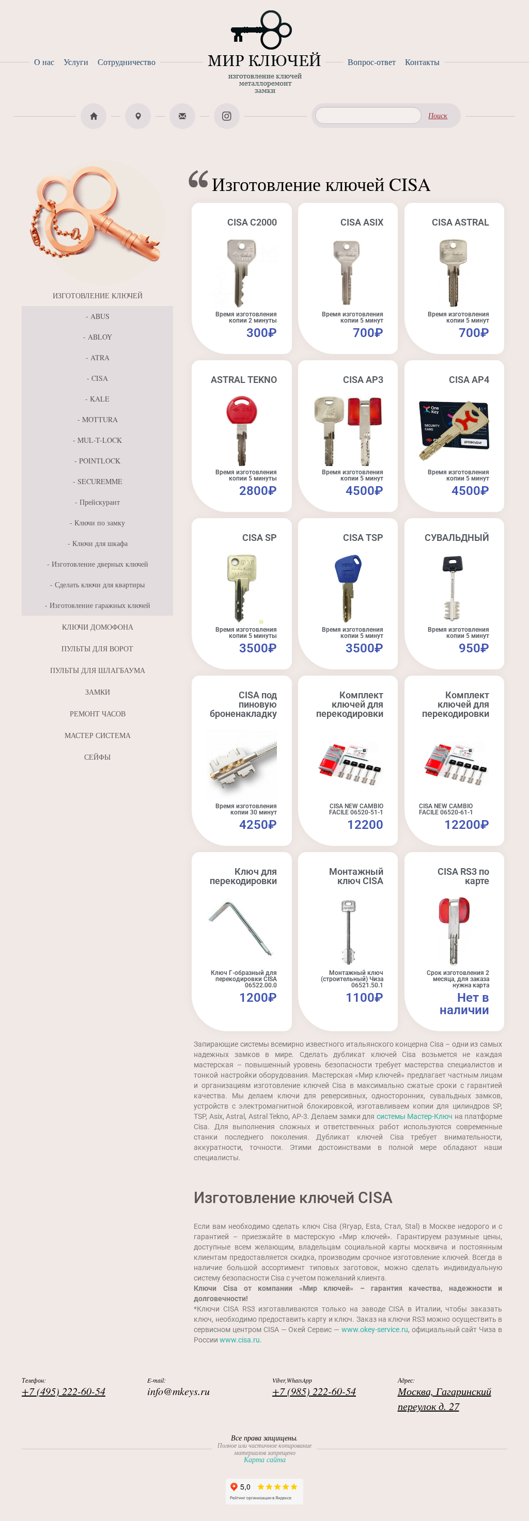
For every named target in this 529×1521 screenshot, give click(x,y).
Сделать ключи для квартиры (100, 584)
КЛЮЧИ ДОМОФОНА (97, 627)
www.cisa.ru (240, 1340)
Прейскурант (100, 502)
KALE (100, 399)
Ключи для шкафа (100, 543)
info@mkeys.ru (178, 1391)
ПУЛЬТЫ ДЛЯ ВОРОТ (97, 648)
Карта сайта (265, 1459)
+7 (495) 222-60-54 (63, 1391)
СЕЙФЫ (97, 757)
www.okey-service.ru (374, 1329)
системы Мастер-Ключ (415, 1116)
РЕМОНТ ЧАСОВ (98, 713)
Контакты (422, 61)
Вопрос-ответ (372, 61)
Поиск (437, 115)
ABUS (100, 316)
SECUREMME (99, 481)
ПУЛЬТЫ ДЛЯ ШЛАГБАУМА (97, 670)
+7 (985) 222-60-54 (314, 1391)
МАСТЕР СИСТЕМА (98, 735)
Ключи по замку (99, 522)
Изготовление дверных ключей (100, 564)
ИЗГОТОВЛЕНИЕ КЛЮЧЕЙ (98, 295)
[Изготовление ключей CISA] (97, 222)
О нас (44, 61)
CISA (99, 378)
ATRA (100, 357)
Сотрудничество (126, 61)
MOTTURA (100, 419)
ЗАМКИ (97, 692)
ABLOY (100, 337)
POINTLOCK (99, 461)
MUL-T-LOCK (99, 440)
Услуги (76, 61)
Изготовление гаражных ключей (100, 605)
